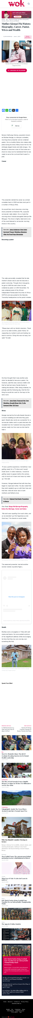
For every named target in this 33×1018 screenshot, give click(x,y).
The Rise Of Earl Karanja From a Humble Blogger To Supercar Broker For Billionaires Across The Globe (16, 783)
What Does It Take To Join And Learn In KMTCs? (14, 879)
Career (3, 876)
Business (4, 837)
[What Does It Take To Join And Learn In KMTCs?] (16, 890)
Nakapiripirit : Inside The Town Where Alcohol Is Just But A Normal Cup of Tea (14, 810)
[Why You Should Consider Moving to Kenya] (16, 827)
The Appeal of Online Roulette (11, 924)
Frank (12, 1017)
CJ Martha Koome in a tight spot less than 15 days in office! (8, 729)
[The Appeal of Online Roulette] (16, 934)
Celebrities (5, 779)
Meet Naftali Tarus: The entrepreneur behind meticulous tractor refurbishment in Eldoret (16, 857)
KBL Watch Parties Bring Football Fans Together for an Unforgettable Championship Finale (16, 902)
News (3, 898)
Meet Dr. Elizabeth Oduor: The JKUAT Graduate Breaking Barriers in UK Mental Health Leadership (15, 756)
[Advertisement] (16, 91)
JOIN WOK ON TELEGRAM (17, 70)
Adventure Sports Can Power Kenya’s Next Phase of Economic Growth (16, 984)
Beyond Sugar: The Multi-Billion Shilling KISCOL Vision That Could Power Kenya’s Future (15, 991)
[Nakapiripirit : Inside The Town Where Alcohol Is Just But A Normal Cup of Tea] (16, 797)
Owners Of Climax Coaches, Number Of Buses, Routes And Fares (24, 729)
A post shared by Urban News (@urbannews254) (16, 620)
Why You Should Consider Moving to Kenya (14, 841)
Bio (7, 19)
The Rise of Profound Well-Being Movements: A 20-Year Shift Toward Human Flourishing (16, 978)
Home (3, 19)
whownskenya (7, 964)
